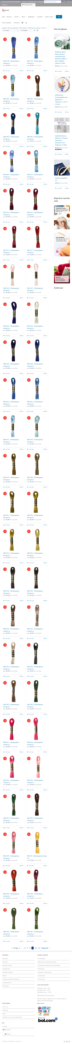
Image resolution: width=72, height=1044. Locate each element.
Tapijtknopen (6, 969)
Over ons (5, 1007)
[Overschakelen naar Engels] (62, 1)
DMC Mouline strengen (34, 28)
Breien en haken (7, 965)
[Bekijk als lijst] (37, 30)
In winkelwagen (7, 70)
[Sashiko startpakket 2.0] (62, 167)
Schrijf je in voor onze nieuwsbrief (12, 1017)
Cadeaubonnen (7, 982)
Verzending (41, 969)
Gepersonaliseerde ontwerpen (11, 979)
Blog (4, 1013)
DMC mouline (23, 28)
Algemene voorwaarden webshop (47, 962)
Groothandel (41, 975)
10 (36, 948)
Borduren (5, 958)
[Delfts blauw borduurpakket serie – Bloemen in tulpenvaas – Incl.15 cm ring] (62, 85)
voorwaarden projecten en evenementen (49, 965)
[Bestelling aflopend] (18, 30)
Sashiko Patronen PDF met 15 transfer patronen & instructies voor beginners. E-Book (61, 140)
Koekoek (4, 28)
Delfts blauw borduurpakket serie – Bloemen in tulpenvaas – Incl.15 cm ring (62, 99)
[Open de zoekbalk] (26, 22)
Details (22, 70)
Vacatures (5, 1010)
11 (39, 948)
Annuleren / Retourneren (45, 972)
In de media (41, 979)
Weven (5, 975)
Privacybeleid (41, 958)
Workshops (6, 986)
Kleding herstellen (8, 972)
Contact (5, 1026)
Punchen (5, 962)
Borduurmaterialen (13, 28)
